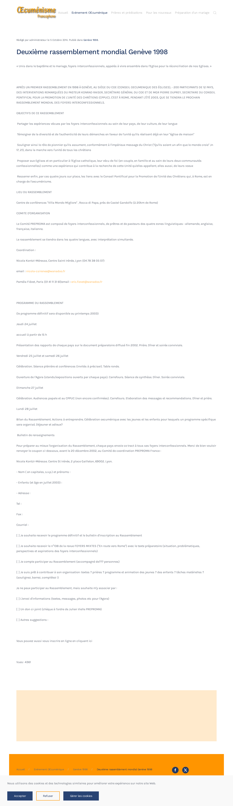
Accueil (63, 12)
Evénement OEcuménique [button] (89, 12)
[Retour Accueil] (36, 13)
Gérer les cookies (81, 796)
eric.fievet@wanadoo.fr (86, 281)
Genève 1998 (90, 39)
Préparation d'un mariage (192, 12)
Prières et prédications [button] (126, 12)
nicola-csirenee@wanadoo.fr (45, 271)
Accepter (20, 796)
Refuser (48, 796)
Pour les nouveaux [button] (158, 12)
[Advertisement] (116, 715)
